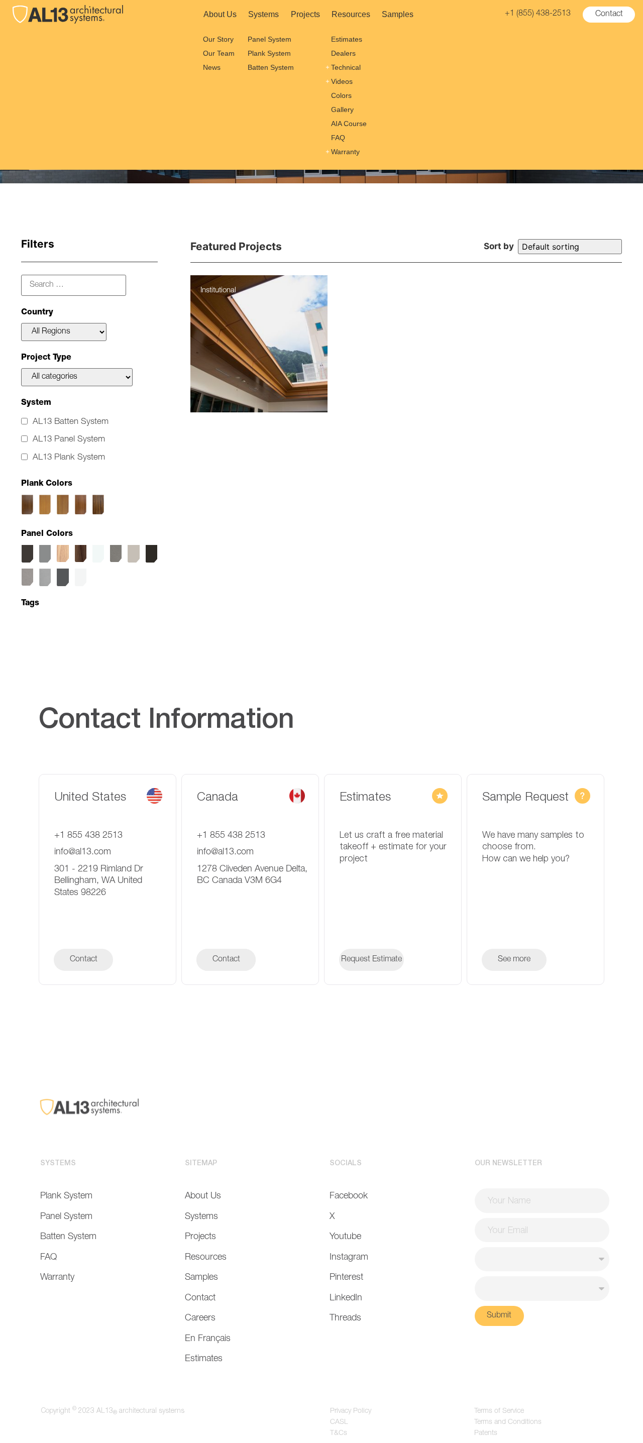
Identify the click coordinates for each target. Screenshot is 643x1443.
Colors (341, 95)
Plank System (269, 53)
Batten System (271, 67)
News (212, 67)
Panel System (269, 39)
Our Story (218, 39)
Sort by (499, 246)
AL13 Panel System (69, 439)
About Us (220, 14)
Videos (342, 81)
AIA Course (349, 124)
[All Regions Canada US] (63, 332)
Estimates (346, 39)
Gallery (342, 109)
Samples (397, 14)
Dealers (343, 53)
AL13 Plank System (69, 458)
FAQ (338, 138)
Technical (346, 67)
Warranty (345, 152)
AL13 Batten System (71, 422)
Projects (305, 14)
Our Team (219, 53)
